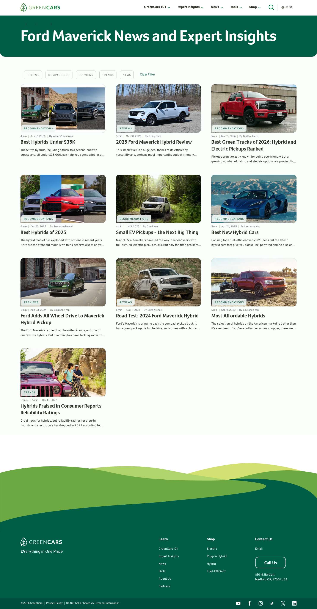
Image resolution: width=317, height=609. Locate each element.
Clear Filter (147, 75)
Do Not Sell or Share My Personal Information (92, 603)
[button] (157, 7)
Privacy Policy (54, 603)
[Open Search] (271, 7)
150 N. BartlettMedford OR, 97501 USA (271, 577)
